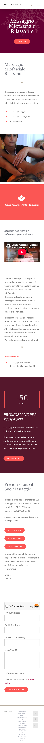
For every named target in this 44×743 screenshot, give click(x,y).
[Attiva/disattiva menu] (38, 5)
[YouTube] (35, 726)
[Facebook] (35, 720)
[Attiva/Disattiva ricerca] (31, 5)
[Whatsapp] (35, 714)
